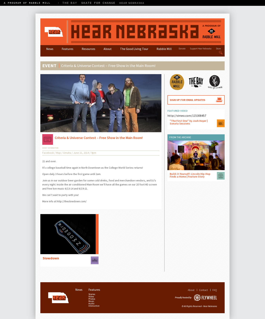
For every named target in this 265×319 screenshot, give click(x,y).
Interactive (93, 306)
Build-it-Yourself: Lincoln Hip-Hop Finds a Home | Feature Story (190, 175)
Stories (91, 294)
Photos (91, 299)
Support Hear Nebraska (200, 48)
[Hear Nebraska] (132, 31)
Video (91, 296)
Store (218, 48)
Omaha (67, 152)
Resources (88, 48)
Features (67, 48)
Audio (91, 303)
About (108, 48)
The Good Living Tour (134, 48)
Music (91, 301)
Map (58, 152)
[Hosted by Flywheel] (196, 297)
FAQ (214, 290)
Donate (182, 48)
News (49, 48)
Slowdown (51, 258)
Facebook (48, 152)
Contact (203, 290)
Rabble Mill (164, 48)
